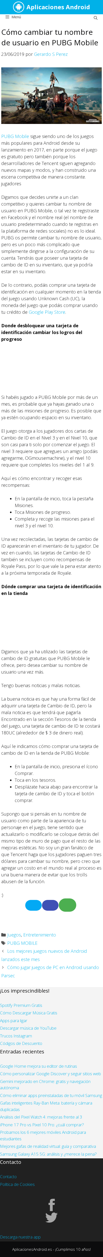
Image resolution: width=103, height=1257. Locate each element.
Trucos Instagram (16, 1036)
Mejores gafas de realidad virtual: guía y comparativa (48, 1146)
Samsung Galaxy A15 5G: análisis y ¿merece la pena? (48, 1154)
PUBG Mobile (15, 136)
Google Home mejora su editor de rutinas (38, 1066)
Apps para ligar (13, 1020)
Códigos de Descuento (21, 1043)
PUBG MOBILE (22, 943)
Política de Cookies (17, 1184)
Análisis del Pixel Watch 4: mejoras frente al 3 (41, 1117)
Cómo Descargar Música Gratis (28, 1013)
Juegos (14, 935)
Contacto (8, 1176)
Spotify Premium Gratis (21, 1005)
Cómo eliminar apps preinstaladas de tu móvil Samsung (51, 1095)
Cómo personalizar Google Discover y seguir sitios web (50, 1073)
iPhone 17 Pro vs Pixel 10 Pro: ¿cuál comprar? (42, 1125)
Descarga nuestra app (20, 1237)
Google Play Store (47, 312)
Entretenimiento (39, 935)
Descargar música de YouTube (28, 1028)
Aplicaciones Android (58, 7)
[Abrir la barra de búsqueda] (95, 17)
